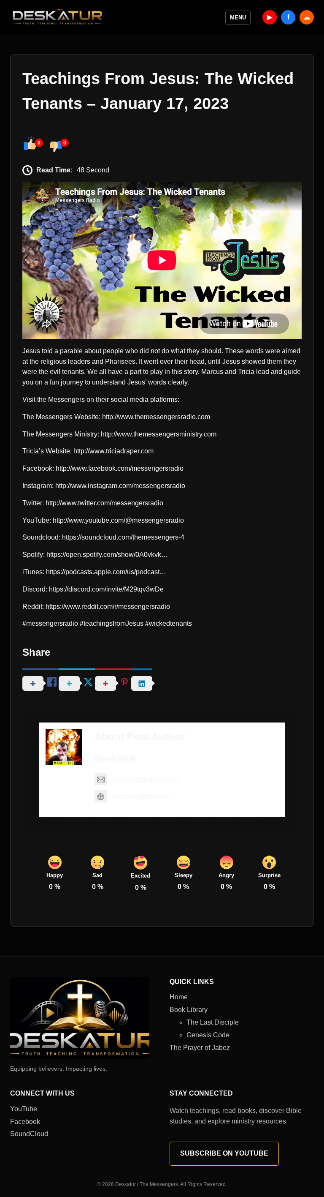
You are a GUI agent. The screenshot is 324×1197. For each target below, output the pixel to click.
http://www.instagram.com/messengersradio (120, 485)
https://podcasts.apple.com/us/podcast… (106, 571)
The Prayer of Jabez (200, 1047)
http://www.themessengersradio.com (156, 416)
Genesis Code (208, 1035)
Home (179, 997)
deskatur (115, 758)
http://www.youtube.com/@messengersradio (118, 520)
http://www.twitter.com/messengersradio (104, 503)
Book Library (189, 1009)
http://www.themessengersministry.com (158, 434)
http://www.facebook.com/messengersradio (120, 468)
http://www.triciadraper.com (113, 451)
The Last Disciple (212, 1022)
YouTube (23, 1108)
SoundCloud (29, 1133)
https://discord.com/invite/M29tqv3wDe (106, 589)
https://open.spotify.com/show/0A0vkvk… (107, 554)
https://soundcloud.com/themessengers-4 (123, 537)
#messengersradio (50, 623)
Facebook (25, 1121)
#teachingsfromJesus (111, 623)
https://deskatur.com (140, 796)
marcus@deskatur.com (145, 779)
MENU (238, 17)
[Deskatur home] (57, 17)
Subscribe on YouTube (224, 1153)
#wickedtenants (168, 623)
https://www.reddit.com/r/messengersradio (108, 606)
